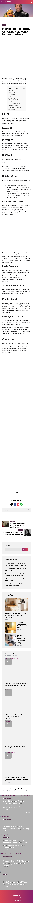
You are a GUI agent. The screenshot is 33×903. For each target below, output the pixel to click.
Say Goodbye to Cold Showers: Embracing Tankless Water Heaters (16, 863)
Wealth (4, 25)
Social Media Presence (15, 103)
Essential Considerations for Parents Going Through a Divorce (15, 584)
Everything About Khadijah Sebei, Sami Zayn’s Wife (14, 802)
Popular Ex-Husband (14, 100)
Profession (12, 94)
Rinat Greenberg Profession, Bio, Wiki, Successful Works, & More (13, 533)
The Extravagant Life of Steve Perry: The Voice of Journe (15, 883)
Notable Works (13, 98)
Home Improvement (7, 856)
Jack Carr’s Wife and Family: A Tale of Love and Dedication (15, 747)
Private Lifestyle (13, 105)
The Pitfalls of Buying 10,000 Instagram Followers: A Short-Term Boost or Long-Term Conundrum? (15, 843)
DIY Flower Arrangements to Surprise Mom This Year (15, 569)
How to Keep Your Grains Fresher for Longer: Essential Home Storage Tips (15, 564)
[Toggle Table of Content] (23, 88)
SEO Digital (5, 837)
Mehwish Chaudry (11, 38)
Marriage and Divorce (15, 107)
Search (7, 545)
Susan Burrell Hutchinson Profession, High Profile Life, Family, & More (18, 525)
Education (12, 92)
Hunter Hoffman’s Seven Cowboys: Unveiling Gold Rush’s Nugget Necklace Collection (16, 779)
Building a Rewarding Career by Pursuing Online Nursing (16, 579)
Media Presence (13, 101)
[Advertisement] (16, 60)
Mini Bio (11, 90)
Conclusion (12, 109)
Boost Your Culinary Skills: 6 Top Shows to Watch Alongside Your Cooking (16, 684)
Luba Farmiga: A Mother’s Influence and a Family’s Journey (16, 827)
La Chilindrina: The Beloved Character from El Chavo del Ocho (16, 715)
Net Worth (12, 96)
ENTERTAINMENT (6, 798)
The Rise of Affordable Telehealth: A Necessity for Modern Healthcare (15, 574)
